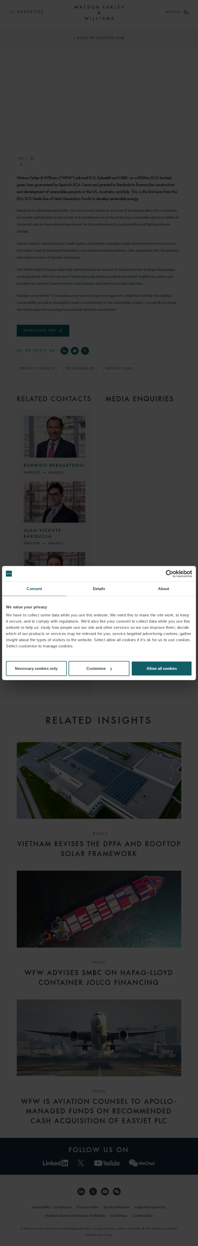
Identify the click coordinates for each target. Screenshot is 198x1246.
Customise (96, 668)
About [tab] (163, 588)
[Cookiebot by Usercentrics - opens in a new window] (169, 573)
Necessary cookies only (36, 668)
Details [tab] (99, 588)
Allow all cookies (161, 668)
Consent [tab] (34, 588)
